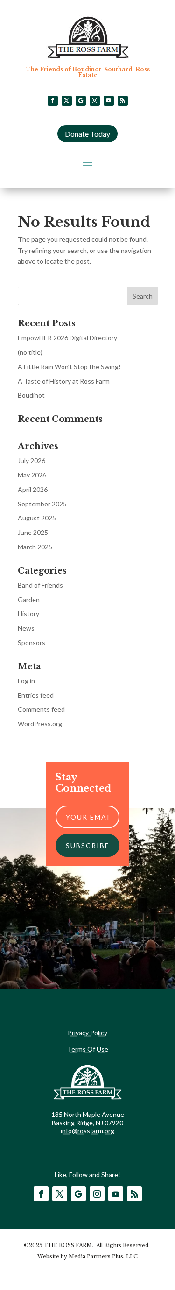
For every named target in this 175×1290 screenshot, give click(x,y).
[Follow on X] (67, 101)
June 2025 (33, 532)
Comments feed (41, 709)
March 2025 (35, 547)
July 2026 (31, 460)
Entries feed (36, 695)
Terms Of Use (87, 1049)
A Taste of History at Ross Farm (64, 381)
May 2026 (32, 475)
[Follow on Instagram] (95, 101)
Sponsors (31, 642)
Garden (29, 599)
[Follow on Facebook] (53, 101)
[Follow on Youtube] (109, 101)
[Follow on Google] (81, 101)
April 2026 (33, 489)
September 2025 (42, 504)
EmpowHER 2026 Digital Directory (67, 338)
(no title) (30, 352)
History (28, 613)
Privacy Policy (87, 1033)
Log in (26, 681)
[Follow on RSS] (123, 101)
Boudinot (31, 395)
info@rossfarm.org (87, 1131)
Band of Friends (40, 585)
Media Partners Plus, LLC (103, 1256)
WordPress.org (40, 724)
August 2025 (37, 518)
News (26, 628)
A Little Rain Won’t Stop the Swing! (69, 367)
